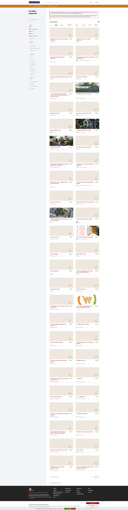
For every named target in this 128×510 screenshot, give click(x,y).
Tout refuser (73, 508)
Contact (89, 492)
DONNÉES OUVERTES (80, 493)
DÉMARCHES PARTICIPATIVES (39, 6)
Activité (78, 490)
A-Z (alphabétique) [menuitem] (62, 25)
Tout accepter (92, 503)
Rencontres (79, 492)
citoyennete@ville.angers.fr (77, 13)
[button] (30, 25)
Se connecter (67, 492)
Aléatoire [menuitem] (51, 25)
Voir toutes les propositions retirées (55, 482)
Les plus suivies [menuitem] (90, 25)
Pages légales (90, 490)
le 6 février (54, 16)
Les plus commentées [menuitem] (84, 25)
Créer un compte (68, 490)
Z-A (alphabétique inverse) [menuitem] (69, 25)
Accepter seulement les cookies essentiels (93, 505)
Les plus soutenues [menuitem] (76, 25)
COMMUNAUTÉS (56, 495)
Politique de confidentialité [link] (87, 508)
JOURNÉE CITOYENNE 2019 (52, 6)
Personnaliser (79, 508)
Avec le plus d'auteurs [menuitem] (96, 25)
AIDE (54, 497)
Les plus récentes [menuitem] (55, 25)
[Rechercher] (56, 2)
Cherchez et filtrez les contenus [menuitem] (33, 19)
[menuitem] (36, 22)
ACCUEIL (54, 490)
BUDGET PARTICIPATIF (57, 493)
